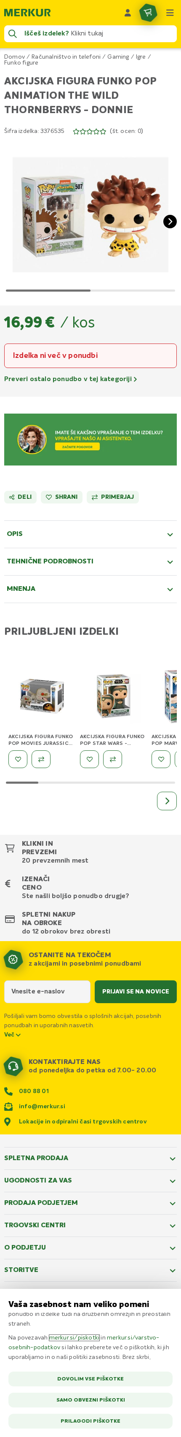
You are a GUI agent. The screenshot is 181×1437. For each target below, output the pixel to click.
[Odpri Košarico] (148, 12)
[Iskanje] (12, 33)
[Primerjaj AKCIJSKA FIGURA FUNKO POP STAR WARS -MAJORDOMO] (112, 759)
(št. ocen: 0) (126, 131)
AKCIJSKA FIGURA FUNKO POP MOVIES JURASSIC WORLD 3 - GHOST (40, 743)
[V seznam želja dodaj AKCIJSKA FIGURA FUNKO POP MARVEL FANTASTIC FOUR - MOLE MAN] (161, 759)
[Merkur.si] (27, 12)
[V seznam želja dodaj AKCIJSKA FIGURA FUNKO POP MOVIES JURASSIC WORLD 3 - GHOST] (17, 759)
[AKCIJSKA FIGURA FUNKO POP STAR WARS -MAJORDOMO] (113, 698)
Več (10, 1035)
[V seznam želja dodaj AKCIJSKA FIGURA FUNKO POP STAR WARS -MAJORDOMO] (89, 759)
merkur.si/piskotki (74, 1338)
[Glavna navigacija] (170, 12)
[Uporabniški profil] (128, 12)
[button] (90, 215)
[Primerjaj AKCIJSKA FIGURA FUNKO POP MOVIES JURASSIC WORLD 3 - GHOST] (41, 759)
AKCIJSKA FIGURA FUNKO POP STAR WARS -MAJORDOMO (112, 743)
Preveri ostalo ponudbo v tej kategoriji (68, 379)
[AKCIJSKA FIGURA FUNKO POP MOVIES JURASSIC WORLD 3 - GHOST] (42, 698)
